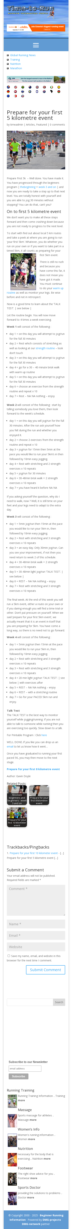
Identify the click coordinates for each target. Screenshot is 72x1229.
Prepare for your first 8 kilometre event (33, 769)
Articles (30, 124)
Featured (41, 124)
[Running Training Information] (8, 68)
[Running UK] (37, 87)
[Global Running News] (8, 55)
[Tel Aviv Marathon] (37, 92)
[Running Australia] (44, 92)
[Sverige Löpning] (29, 92)
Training (15, 59)
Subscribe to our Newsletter (28, 1062)
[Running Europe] (8, 96)
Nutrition (15, 64)
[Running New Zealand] (30, 87)
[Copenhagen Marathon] (15, 92)
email (10, 746)
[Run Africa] (51, 92)
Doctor (22, 1197)
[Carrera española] (58, 87)
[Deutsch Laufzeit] (8, 92)
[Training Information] (8, 59)
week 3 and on (47, 187)
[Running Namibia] (22, 96)
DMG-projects (52, 1219)
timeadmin (16, 124)
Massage (23, 1120)
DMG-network (31, 1224)
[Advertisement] (30, 1034)
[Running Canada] (44, 87)
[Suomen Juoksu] (22, 92)
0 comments (57, 124)
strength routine (45, 348)
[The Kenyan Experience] (58, 92)
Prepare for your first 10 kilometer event (34, 853)
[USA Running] (15, 87)
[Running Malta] (15, 96)
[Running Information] (8, 87)
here (44, 735)
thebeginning (27, 187)
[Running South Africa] (22, 87)
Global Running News (23, 55)
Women (22, 1139)
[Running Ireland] (51, 87)
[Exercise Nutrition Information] (8, 64)
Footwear (24, 1178)
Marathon (16, 68)
